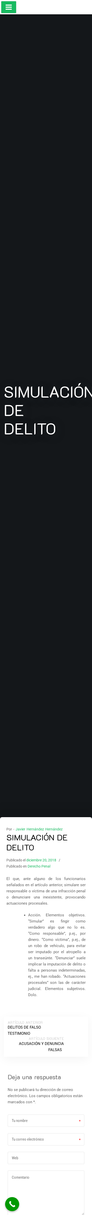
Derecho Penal (39, 866)
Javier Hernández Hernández (39, 829)
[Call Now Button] (12, 1204)
